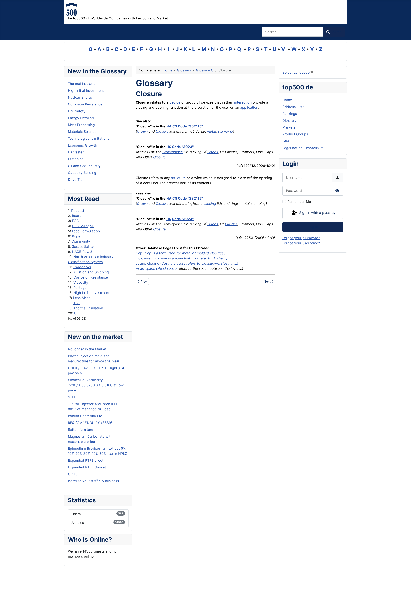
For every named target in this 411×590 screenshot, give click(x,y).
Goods (212, 152)
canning (209, 203)
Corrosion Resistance (90, 277)
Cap (181, 253)
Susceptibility (83, 246)
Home (287, 100)
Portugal (80, 287)
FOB (75, 221)
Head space (167, 268)
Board (77, 215)
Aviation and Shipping (91, 272)
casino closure (187, 263)
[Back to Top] (403, 582)
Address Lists (293, 107)
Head (140, 268)
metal (211, 131)
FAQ (285, 141)
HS (168, 147)
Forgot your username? (301, 243)
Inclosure (143, 258)
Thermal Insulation (88, 308)
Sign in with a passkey (316, 213)
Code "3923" (183, 147)
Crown (142, 131)
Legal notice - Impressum (302, 148)
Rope (76, 236)
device (175, 102)
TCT (76, 303)
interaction (243, 102)
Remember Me (299, 201)
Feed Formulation (86, 231)
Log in (313, 227)
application (249, 107)
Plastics (231, 224)
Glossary (289, 120)
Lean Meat (81, 298)
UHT (77, 313)
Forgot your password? (301, 238)
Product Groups (295, 134)
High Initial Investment (91, 293)
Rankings (289, 113)
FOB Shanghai (83, 226)
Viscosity (80, 282)
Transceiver (82, 267)
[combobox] (292, 32)
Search (335, 32)
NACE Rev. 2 (82, 251)
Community (80, 241)
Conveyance (172, 152)
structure (178, 178)
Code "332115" (190, 126)
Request (77, 210)
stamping (225, 131)
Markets (288, 127)
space (150, 268)
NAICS (171, 126)
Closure (162, 131)
